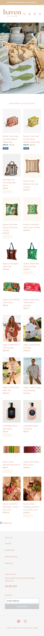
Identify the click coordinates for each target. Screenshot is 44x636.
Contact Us (10, 550)
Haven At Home (17, 628)
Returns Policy (11, 557)
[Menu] (39, 13)
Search (8, 543)
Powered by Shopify (31, 628)
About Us (9, 563)
